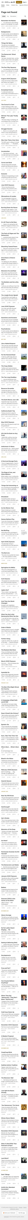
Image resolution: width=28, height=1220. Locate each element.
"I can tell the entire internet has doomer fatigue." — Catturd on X (10, 619)
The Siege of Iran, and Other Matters (8, 473)
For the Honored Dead (8, 355)
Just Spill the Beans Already (7, 1091)
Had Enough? (5, 807)
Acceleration (5, 151)
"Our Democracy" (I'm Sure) (10, 1105)
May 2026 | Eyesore (7, 422)
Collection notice (14, 1209)
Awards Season (6, 781)
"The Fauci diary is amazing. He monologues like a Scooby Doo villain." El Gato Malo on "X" (9, 120)
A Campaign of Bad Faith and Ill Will (9, 701)
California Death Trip (8, 411)
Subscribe (19, 2)
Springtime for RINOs (8, 567)
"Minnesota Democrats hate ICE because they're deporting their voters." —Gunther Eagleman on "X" (10, 809)
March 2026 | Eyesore (8, 661)
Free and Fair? (5, 968)
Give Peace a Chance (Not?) (8, 258)
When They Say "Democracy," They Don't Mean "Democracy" (9, 997)
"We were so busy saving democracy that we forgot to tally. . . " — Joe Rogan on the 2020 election (10, 932)
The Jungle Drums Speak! (9, 295)
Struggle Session (6, 129)
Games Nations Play (7, 519)
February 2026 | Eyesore (9, 770)
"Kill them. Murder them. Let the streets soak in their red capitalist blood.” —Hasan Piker (10, 59)
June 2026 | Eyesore (8, 306)
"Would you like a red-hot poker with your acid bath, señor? (9, 878)
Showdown (4, 497)
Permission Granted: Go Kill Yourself (10, 852)
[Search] (25, 16)
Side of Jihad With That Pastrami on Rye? (9, 1144)
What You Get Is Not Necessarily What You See (9, 615)
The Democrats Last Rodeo (10, 865)
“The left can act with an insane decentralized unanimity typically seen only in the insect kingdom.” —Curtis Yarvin (10, 917)
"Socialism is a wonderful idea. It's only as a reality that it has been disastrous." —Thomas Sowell (9, 1148)
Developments (6, 955)
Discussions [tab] (13, 16)
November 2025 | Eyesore (9, 1131)
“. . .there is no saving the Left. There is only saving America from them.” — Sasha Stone (9, 131)
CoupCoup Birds (6, 1052)
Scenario (4, 174)
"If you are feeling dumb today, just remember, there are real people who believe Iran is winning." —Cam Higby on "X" (9, 652)
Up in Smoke (5, 818)
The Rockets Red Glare (8, 650)
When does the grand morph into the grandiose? (10, 425)
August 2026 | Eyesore (8, 78)
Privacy (20, 1207)
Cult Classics (5, 579)
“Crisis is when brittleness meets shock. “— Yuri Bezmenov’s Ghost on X (10, 738)
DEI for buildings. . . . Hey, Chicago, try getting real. (8, 772)
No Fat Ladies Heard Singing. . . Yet (7, 929)
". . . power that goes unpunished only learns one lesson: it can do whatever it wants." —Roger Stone (10, 945)
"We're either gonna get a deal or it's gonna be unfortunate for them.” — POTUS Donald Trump (10, 716)
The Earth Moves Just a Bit (10, 399)
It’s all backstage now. (7, 751)
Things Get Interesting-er (9, 485)
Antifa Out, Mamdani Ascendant (8, 1188)
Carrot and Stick (6, 162)
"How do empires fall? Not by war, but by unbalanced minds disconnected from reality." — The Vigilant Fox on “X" (9, 1108)
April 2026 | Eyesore (8, 541)
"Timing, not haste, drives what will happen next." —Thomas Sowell (9, 832)
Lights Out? (5, 590)
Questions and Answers (9, 317)
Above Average (6, 915)
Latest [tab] (3, 16)
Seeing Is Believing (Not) (9, 942)
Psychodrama (5, 329)
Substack (6, 1216)
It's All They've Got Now (9, 222)
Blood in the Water (7, 758)
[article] (14, 24)
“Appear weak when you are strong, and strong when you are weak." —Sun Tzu (10, 1067)
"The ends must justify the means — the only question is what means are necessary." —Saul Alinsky (10, 555)
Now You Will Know (7, 795)
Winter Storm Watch (8, 1118)
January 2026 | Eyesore (9, 876)
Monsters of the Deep (8, 829)
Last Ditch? (5, 1158)
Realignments (5, 32)
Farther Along (5, 638)
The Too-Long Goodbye (8, 377)
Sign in (24, 2)
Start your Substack (10, 1213)
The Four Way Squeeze (8, 67)
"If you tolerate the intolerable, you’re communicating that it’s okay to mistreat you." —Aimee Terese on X (9, 727)
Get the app (22, 1213)
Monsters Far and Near (8, 271)
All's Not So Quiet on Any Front (9, 434)
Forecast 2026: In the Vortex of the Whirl (8, 899)
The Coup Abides (7, 366)
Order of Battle (6, 627)
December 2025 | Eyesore (9, 1025)
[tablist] (9, 16)
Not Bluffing (5, 530)
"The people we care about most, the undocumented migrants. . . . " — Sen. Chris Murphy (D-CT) (10, 581)
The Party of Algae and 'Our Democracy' (10, 234)
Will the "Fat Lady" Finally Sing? (9, 116)
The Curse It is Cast (7, 104)
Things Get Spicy (6, 43)
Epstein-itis (5, 724)
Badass (3, 887)
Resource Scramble (7, 388)
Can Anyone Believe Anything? (7, 982)
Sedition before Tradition (9, 1065)
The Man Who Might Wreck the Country (10, 688)
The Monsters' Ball (7, 1078)
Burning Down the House (9, 207)
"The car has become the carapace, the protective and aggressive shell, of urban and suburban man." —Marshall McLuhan (9, 187)
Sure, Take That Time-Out (9, 736)
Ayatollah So (5, 672)
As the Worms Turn (7, 508)
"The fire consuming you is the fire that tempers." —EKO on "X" (9, 985)
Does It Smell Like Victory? (10, 713)
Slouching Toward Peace (9, 246)
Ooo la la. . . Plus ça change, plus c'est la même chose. (10, 664)
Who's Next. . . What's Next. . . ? (10, 748)
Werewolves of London (8, 196)
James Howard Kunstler (11, 26)
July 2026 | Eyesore (7, 185)
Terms (25, 1207)
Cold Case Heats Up (7, 1012)
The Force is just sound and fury (9, 1027)
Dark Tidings (5, 1174)
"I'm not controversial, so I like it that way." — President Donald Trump (10, 1095)
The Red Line (5, 553)
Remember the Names (8, 20)
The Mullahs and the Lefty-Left (10, 283)
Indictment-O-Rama (7, 446)
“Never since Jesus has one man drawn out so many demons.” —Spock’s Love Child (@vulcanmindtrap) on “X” (10, 1161)
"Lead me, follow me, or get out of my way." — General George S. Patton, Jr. (10, 641)
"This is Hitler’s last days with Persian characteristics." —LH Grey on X (9, 592)
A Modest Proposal (7, 1036)
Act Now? (4, 840)
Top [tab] (8, 16)
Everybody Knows (7, 90)
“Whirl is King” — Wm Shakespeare (7, 903)
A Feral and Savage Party (9, 461)
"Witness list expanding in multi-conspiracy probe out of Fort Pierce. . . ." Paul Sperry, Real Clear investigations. (10, 176)
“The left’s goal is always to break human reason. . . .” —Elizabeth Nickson (10, 142)
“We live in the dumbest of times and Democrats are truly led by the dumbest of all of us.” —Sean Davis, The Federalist (10, 1120)
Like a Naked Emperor (8, 343)
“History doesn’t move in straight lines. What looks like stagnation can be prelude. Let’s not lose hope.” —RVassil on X (10, 630)
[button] (2, 5)
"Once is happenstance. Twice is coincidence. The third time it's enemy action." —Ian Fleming (9, 464)
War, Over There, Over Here (10, 140)
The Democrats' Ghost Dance (8, 55)
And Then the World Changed (7, 602)
